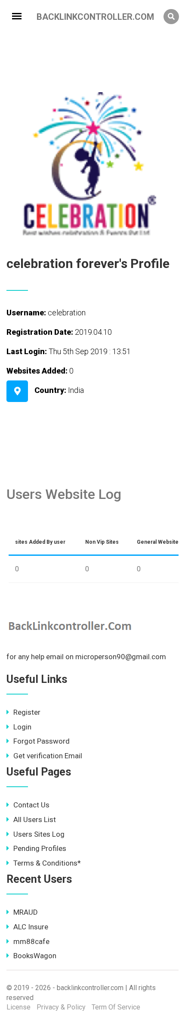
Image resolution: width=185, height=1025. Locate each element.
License (18, 1007)
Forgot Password (41, 741)
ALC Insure (30, 926)
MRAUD (25, 912)
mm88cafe (31, 941)
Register (26, 712)
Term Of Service (116, 1007)
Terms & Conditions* (47, 863)
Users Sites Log (39, 834)
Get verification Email (47, 755)
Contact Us (31, 805)
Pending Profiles (39, 848)
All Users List (34, 819)
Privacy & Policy (61, 1007)
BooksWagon (34, 955)
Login (22, 727)
